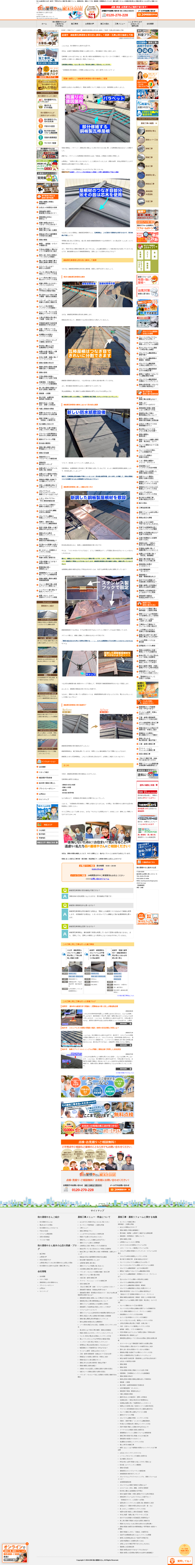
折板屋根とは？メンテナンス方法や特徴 (148, 467)
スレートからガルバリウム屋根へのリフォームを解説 (148, 343)
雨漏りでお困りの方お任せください (91, 1237)
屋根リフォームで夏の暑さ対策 (90, 1275)
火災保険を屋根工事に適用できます (91, 1269)
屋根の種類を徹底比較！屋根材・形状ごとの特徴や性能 (137, 1297)
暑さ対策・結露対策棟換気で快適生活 (132, 1385)
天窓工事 (149, 201)
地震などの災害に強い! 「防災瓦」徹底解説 (147, 554)
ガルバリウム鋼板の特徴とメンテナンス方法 (48, 517)
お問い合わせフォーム (100, 879)
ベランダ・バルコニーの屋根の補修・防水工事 (95, 1272)
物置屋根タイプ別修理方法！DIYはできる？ (147, 707)
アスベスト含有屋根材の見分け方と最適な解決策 (48, 434)
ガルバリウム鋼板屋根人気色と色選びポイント (148, 364)
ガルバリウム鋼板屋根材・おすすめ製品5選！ (134, 1268)
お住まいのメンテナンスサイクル (130, 1453)
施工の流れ (104, 24)
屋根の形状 (43, 372)
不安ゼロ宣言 (44, 1231)
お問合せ (42, 794)
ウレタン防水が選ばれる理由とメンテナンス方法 (48, 273)
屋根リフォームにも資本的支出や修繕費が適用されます (97, 1313)
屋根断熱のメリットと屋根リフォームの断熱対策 (48, 573)
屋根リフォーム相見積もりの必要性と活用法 (94, 1304)
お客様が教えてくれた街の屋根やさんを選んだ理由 (56, 1263)
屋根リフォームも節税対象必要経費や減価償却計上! (148, 764)
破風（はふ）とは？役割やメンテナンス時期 (48, 596)
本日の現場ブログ (45, 1260)
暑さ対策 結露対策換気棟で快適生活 (46, 398)
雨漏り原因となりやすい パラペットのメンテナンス (96, 1333)
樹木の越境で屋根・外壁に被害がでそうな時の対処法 (148, 667)
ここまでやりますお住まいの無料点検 (135, 24)
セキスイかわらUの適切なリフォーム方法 (133, 1245)
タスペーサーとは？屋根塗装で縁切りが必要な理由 (136, 1343)
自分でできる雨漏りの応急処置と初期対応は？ (148, 581)
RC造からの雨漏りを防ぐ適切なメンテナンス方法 (48, 545)
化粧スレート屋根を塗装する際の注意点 (146, 477)
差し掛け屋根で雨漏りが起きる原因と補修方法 (135, 1520)
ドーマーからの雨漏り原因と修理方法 (47, 556)
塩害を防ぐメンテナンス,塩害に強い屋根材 (48, 469)
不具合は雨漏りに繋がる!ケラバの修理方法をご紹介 (136, 1346)
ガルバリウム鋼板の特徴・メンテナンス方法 (134, 1418)
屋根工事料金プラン (86, 1231)
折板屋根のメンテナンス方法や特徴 (131, 1314)
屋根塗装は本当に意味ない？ (45, 218)
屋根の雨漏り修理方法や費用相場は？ (48, 539)
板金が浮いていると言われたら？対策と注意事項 (148, 656)
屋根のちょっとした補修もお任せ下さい (92, 1240)
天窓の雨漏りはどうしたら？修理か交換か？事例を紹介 (137, 1332)
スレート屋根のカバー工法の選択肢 (148, 445)
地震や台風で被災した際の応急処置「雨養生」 (48, 352)
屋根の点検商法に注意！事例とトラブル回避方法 (148, 651)
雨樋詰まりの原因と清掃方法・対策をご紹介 (94, 1357)
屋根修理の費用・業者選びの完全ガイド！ (48, 212)
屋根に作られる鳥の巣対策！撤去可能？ (148, 739)
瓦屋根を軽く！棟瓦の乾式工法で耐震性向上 (134, 1400)
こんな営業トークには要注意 (147, 641)
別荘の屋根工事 (144, 754)
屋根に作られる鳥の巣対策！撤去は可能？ (93, 1362)
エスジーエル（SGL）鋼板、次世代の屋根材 (134, 1488)
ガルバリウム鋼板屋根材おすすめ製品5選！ (148, 369)
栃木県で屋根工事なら (47, 783)
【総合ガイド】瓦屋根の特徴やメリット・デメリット (137, 1294)
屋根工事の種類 (147, 123)
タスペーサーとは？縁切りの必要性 (46, 267)
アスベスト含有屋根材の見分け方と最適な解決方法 (136, 1409)
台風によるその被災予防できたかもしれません (148, 523)
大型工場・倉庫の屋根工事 (88, 1278)
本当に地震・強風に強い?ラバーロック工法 (48, 358)
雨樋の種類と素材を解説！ (88, 1365)
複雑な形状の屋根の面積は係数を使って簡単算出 (135, 1379)
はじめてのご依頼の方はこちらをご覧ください (95, 1222)
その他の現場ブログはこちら (125, 1073)
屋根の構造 (43, 240)
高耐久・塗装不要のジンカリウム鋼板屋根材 (48, 522)
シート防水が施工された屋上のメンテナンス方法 (48, 278)
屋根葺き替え (151, 131)
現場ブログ (71, 30)
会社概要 (150, 24)
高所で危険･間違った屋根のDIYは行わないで (134, 1427)
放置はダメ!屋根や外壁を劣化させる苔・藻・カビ (48, 474)
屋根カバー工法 (152, 140)
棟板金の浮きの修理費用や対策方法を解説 (48, 235)
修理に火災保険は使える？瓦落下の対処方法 (148, 533)
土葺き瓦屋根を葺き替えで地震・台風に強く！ (48, 318)
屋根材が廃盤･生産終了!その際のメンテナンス (48, 480)
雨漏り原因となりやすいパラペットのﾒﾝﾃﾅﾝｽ (48, 284)
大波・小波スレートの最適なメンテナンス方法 (48, 329)
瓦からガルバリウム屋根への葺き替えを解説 (148, 348)
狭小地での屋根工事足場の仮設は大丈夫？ (147, 498)
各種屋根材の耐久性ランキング (130, 1474)
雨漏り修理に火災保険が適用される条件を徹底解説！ (137, 1552)
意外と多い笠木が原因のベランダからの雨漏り (48, 256)
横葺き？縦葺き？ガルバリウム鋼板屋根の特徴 (148, 375)
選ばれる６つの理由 (46, 1225)
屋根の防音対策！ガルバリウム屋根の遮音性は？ (148, 385)
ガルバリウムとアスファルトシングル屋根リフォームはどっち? (48, 492)
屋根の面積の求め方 (46, 363)
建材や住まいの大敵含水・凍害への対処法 (47, 404)
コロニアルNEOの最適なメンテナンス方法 (148, 493)
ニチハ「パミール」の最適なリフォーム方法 (134, 1248)
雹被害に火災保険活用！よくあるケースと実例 (148, 591)
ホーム (44, 24)
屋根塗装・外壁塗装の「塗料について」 (132, 1236)
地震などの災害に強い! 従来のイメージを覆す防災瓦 (136, 1406)
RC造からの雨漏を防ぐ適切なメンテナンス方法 (135, 1424)
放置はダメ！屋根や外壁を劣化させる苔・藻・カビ (136, 1506)
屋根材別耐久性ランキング (45, 463)
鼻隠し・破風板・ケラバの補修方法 (48, 244)
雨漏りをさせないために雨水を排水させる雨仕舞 (48, 413)
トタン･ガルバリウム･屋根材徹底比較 (47, 499)
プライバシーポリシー (47, 788)
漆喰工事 (149, 149)
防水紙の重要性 (44, 443)
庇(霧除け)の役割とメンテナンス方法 (46, 335)
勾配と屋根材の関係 (46, 409)
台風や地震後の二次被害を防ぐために (148, 538)
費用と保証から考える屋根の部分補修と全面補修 (95, 1316)
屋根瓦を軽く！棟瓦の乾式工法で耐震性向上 (147, 544)
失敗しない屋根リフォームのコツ (147, 403)
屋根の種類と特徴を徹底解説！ (46, 202)
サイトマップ (44, 799)
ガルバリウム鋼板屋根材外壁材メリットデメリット (148, 380)
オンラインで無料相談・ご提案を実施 (92, 1225)
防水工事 (149, 166)
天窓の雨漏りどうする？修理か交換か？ (48, 562)
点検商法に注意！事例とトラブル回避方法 (93, 1245)
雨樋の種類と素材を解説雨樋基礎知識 (48, 579)
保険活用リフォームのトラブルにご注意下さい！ (135, 1497)
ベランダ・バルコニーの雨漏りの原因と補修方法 (48, 301)
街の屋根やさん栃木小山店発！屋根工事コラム (54, 1266)
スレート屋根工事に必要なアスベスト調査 (133, 1412)
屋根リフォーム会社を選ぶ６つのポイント (148, 513)
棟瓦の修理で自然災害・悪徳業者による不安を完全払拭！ (138, 1358)
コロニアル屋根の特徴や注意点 (145, 456)
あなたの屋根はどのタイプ (128, 1227)
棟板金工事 (150, 184)
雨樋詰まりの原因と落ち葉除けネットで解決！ (148, 734)
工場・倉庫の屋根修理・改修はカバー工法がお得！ (148, 718)
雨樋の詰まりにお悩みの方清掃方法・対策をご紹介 (148, 729)
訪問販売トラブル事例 (147, 646)
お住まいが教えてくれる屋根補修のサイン (148, 424)
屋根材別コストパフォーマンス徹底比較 (48, 457)
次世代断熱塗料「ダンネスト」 (144, 570)
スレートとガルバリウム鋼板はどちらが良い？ (148, 338)
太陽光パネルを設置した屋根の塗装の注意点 (148, 472)
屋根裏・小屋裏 (44, 393)
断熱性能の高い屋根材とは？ (44, 568)
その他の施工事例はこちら (125, 995)
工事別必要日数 (144, 508)
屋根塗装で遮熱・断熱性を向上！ (130, 1391)
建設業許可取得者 (45, 778)
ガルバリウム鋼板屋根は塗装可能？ (148, 354)
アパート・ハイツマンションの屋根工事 (147, 749)
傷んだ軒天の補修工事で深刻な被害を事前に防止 (48, 261)
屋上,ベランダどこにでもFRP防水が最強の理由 (48, 290)
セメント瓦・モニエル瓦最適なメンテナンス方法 (48, 312)
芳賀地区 (42, 838)
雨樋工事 (149, 157)
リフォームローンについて (88, 1310)
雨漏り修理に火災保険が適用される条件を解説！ (148, 586)
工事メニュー (120, 24)
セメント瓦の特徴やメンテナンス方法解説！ (48, 307)
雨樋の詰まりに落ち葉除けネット (90, 1360)
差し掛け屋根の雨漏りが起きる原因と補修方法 (48, 388)
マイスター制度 (45, 1240)
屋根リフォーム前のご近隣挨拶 (90, 1243)
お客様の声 (89, 24)
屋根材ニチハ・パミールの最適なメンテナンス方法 (148, 482)
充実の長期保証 (45, 1237)
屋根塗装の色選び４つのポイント (145, 565)
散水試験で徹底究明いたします (90, 1260)
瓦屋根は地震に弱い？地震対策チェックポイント (148, 549)
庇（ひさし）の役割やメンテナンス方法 (48, 551)
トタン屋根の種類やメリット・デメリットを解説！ (136, 1311)
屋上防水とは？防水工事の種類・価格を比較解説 (48, 295)
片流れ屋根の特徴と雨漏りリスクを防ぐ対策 (48, 377)
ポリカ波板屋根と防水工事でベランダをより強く (148, 723)
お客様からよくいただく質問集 (130, 1242)
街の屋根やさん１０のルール (49, 1228)
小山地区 (42, 830)
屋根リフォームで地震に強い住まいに (92, 1266)
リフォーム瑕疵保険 (46, 1234)
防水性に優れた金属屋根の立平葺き (131, 1491)
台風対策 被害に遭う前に (88, 1263)
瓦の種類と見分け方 (46, 424)
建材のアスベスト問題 (47, 439)
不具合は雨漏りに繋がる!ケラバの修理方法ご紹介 (48, 250)
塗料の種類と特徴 (147, 785)
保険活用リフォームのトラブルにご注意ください (148, 672)
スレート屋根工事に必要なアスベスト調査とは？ (48, 585)
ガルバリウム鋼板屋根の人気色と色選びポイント (135, 1288)
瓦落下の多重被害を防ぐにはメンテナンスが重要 (148, 528)
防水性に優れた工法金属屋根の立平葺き (46, 346)
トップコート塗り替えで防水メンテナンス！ (48, 590)
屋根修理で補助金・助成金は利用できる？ (147, 596)
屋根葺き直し (151, 175)
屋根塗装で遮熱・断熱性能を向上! (147, 575)
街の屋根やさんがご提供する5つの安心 (59, 24)
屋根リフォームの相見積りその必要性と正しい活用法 (148, 614)
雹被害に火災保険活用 (127, 1547)
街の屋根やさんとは (46, 1222)
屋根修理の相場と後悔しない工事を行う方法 (147, 409)
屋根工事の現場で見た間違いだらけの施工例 (147, 560)
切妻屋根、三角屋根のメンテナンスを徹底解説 (48, 383)
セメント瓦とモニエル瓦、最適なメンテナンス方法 (136, 1320)
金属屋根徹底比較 (125, 1482)
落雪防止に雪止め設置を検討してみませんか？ (95, 1345)
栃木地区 (42, 834)
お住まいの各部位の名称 (48, 207)
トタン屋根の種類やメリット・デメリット (147, 461)
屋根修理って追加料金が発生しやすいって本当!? (148, 661)
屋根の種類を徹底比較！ (144, 435)
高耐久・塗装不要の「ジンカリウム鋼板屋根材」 (135, 1421)
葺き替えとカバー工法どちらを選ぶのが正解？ (148, 430)
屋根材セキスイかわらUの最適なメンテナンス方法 (148, 488)
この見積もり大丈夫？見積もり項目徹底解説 (147, 630)
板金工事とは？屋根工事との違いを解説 (48, 229)
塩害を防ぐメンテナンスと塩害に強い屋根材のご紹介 (137, 1503)
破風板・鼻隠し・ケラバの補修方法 (131, 1329)
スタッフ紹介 (44, 772)
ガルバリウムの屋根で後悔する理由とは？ (47, 505)
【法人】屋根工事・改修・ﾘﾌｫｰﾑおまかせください (148, 759)
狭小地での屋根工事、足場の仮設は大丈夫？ (134, 1259)
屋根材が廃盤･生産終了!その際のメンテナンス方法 (136, 1352)
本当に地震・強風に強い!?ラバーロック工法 (134, 1514)
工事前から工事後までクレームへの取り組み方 (148, 625)
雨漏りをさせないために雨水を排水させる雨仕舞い (136, 1523)
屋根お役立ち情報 (145, 517)
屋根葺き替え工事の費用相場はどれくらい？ (148, 414)
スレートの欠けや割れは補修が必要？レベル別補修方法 (137, 1308)
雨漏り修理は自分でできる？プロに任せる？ (48, 223)
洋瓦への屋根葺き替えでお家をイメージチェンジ (48, 486)
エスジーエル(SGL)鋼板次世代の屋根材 (47, 511)
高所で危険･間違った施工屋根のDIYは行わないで (48, 528)
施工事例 (74, 24)
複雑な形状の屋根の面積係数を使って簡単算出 (48, 367)
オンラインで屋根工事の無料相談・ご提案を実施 (148, 609)
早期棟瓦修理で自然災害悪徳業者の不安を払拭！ (48, 324)
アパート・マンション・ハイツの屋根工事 (93, 1281)
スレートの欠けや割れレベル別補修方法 (147, 451)
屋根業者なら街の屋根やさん (49, 1282)
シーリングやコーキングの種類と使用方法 (48, 341)
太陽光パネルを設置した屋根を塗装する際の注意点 (96, 1368)
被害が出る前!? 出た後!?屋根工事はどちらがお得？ (148, 636)
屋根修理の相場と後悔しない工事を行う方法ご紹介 (96, 1298)
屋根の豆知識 (44, 453)
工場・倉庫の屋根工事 (147, 744)
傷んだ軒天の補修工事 (127, 1444)
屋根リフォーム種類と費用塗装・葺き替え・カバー (148, 440)
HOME (63, 30)
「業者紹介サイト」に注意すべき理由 (147, 677)
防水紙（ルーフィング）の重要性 (130, 1465)
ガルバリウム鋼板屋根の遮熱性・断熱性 (148, 359)
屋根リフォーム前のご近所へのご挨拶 (146, 620)
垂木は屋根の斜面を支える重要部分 (91, 1322)
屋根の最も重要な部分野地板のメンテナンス (47, 448)
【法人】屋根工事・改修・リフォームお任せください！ (97, 1287)
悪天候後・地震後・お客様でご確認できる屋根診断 (136, 1233)
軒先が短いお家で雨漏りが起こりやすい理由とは (48, 429)
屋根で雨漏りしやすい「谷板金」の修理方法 (47, 419)
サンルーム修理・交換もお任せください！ (148, 713)
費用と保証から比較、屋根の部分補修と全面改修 (148, 419)
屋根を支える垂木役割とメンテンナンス (47, 534)
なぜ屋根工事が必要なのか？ (148, 398)
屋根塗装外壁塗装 (149, 192)
